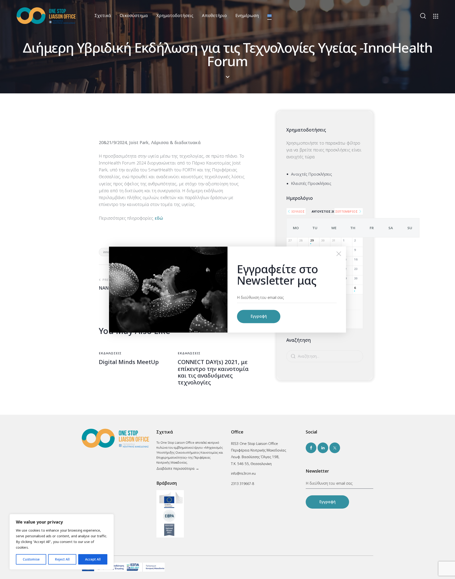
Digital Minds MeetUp (129, 362)
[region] (61, 542)
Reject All (62, 559)
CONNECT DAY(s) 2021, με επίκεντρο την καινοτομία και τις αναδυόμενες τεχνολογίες (213, 372)
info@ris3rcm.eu (243, 473)
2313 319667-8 (242, 483)
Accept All (93, 559)
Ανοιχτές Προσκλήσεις (311, 174)
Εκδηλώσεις (110, 353)
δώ (160, 218)
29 (312, 240)
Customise (31, 559)
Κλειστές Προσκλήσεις (311, 183)
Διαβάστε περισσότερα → (177, 468)
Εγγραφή (327, 501)
